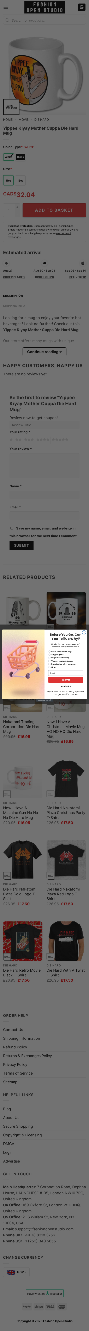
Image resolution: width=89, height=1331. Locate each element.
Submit (65, 679)
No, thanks (66, 686)
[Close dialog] (84, 632)
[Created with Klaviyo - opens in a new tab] (44, 700)
